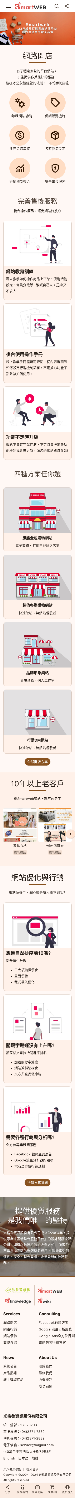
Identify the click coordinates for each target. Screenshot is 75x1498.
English (9, 1458)
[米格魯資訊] (18, 1290)
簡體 (35, 1458)
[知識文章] (18, 1300)
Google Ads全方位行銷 (57, 1336)
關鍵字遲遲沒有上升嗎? (30, 1045)
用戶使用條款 (12, 1469)
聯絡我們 (45, 1373)
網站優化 (10, 1336)
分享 (7, 1492)
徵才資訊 (32, 1469)
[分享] (67, 6)
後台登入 (67, 1492)
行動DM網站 (37, 740)
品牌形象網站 (37, 673)
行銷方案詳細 (37, 1183)
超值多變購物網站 (37, 605)
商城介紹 (10, 1342)
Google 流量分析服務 (55, 1329)
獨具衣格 (20, 846)
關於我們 (45, 1366)
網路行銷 (10, 1329)
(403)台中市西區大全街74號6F (27, 1452)
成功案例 (45, 1386)
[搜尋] (57, 6)
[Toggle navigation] (8, 6)
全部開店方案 (37, 762)
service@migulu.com (37, 1445)
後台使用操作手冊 (24, 354)
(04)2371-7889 (32, 1432)
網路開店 (10, 1322)
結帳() (52, 1492)
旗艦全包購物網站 (37, 538)
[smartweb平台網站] (51, 1290)
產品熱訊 (10, 1373)
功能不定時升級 (22, 437)
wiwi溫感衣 (55, 846)
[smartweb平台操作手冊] (51, 1300)
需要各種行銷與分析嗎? (30, 1137)
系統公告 (10, 1366)
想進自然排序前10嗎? (28, 953)
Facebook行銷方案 (53, 1322)
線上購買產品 (13, 1379)
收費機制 (45, 1379)
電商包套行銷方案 (52, 1342)
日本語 (23, 1458)
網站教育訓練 (20, 271)
